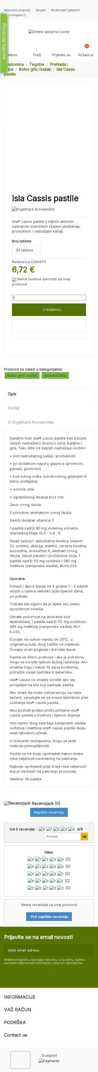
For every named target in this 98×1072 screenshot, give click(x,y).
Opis (12, 394)
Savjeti (41, 10)
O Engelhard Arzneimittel (31, 422)
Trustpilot (49, 1055)
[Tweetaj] (20, 344)
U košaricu (52, 309)
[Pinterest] (26, 344)
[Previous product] (87, 69)
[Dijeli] (14, 344)
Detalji (13, 408)
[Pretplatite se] (89, 950)
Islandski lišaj (55, 375)
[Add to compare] (49, 325)
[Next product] (92, 69)
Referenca (21, 262)
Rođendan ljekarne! (65, 10)
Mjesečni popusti (17, 10)
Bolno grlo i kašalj (22, 375)
